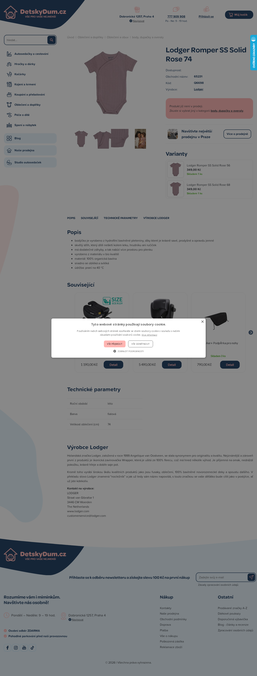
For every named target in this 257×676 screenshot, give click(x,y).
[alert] (128, 338)
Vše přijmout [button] (114, 343)
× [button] (202, 321)
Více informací (149, 334)
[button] (128, 351)
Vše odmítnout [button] (141, 343)
